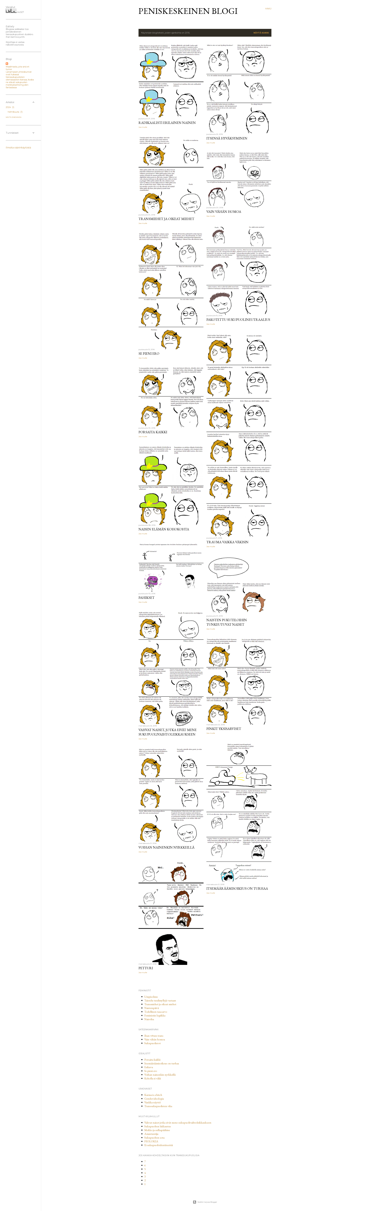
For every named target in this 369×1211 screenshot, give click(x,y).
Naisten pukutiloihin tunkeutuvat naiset (226, 622)
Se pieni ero (149, 353)
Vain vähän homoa (223, 211)
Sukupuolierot (152, 1043)
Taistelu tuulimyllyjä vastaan (160, 1000)
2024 (10, 107)
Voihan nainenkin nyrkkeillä (166, 847)
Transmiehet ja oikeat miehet (166, 219)
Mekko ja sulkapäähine (157, 1130)
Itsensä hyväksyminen (226, 138)
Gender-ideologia (154, 1098)
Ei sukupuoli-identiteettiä (158, 1145)
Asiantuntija (151, 1134)
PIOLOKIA (151, 1141)
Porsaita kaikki (153, 432)
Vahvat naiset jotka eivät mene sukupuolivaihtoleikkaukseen (177, 1122)
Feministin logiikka (154, 1015)
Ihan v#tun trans (153, 1035)
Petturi (146, 968)
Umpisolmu (151, 997)
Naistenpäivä (151, 1008)
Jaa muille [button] (143, 127)
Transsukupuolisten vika (158, 1106)
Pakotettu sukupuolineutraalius (238, 319)
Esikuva (148, 1067)
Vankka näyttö (152, 1102)
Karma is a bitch (153, 1095)
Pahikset (147, 597)
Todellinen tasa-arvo (155, 1012)
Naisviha (149, 1019)
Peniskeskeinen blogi (188, 10)
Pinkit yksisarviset (223, 728)
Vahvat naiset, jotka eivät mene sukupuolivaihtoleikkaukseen (168, 732)
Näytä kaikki (261, 32)
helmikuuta (15, 112)
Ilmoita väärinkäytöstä (18, 147)
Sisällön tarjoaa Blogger (207, 1202)
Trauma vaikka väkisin (227, 542)
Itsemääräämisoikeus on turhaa (237, 888)
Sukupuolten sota (154, 1137)
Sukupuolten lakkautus (157, 1126)
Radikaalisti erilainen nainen (167, 122)
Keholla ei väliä (152, 1078)
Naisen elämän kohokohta (164, 529)
